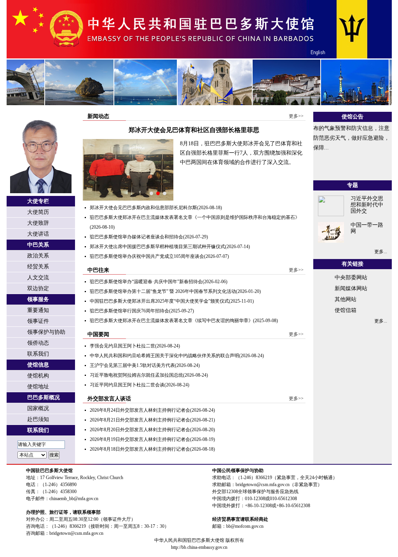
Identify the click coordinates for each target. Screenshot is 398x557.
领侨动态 (38, 343)
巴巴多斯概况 (43, 397)
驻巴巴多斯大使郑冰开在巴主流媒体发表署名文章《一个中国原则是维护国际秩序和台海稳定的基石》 (195, 217)
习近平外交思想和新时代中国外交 (367, 205)
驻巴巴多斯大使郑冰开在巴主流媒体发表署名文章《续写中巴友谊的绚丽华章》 (171, 320)
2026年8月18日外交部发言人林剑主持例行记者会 (140, 449)
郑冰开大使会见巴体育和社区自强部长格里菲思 (194, 130)
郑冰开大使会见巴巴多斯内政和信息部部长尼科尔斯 (143, 207)
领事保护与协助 (46, 332)
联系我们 (38, 354)
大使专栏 (38, 201)
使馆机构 (38, 376)
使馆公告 (352, 117)
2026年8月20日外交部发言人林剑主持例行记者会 (140, 429)
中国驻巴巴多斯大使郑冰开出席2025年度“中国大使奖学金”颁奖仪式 (159, 301)
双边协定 (38, 288)
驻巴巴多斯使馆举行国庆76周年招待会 (129, 311)
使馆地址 (38, 387)
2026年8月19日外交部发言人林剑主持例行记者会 (140, 439)
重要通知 (38, 310)
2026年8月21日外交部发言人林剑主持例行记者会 (140, 420)
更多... (380, 251)
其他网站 (345, 299)
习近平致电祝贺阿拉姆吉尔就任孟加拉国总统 (136, 375)
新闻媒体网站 (351, 288)
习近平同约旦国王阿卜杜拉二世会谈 (127, 385)
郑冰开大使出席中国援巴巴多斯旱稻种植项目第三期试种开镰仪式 (157, 246)
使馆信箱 (345, 310)
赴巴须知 (38, 419)
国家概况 (38, 408)
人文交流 (38, 277)
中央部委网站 (351, 277)
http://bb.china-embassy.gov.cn (199, 547)
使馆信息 (38, 365)
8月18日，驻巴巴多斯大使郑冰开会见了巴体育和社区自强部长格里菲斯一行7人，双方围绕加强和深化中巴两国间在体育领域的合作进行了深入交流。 (241, 153)
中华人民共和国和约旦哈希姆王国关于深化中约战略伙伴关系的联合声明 (164, 355)
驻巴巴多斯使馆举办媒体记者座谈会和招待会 (136, 237)
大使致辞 (38, 223)
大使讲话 (38, 234)
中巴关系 (38, 245)
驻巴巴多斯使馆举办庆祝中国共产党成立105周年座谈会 (147, 256)
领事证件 (38, 321)
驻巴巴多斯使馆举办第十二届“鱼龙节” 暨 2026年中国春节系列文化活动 (163, 291)
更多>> (296, 116)
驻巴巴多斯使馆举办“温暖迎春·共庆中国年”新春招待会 (146, 281)
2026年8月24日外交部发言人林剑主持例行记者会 (140, 410)
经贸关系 (38, 267)
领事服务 (38, 299)
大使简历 (38, 212)
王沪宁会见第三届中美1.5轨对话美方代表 (132, 365)
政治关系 (38, 256)
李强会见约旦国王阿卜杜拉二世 (122, 346)
